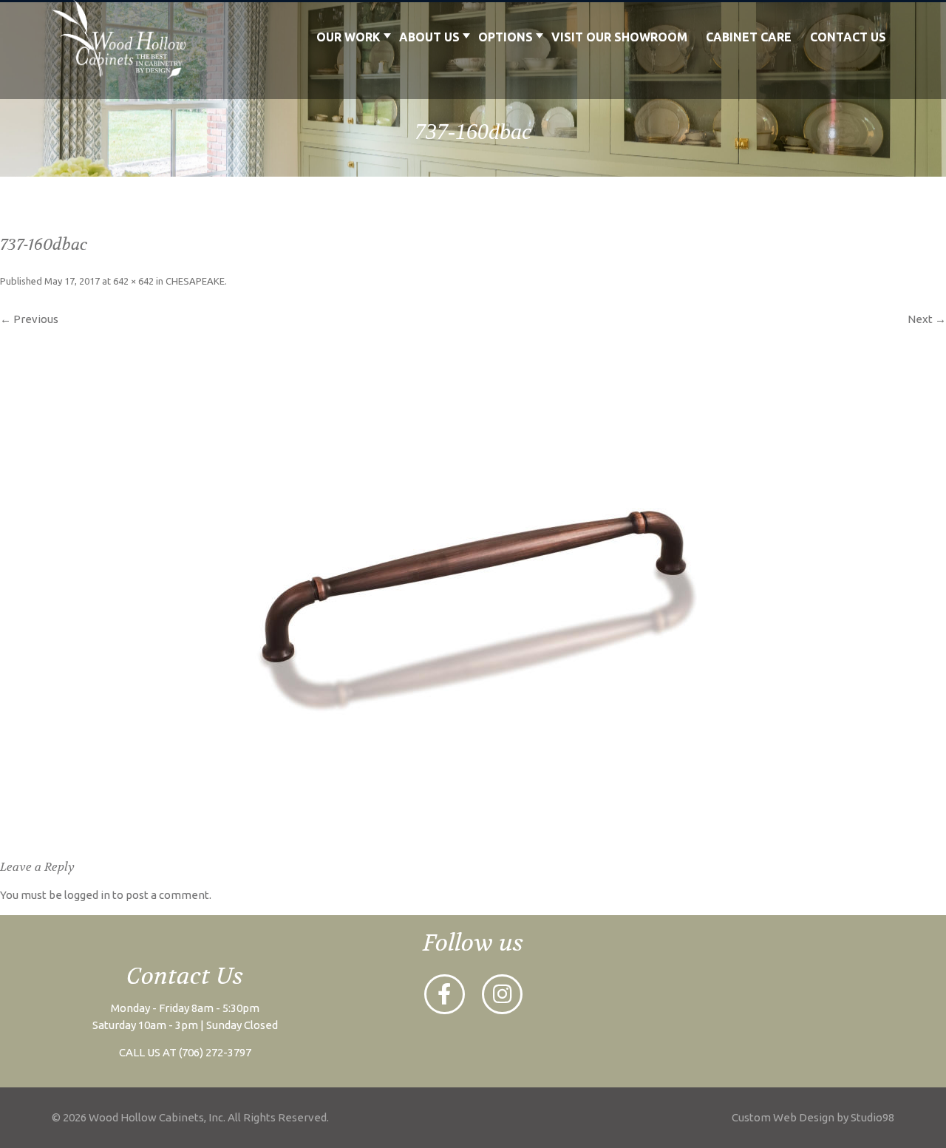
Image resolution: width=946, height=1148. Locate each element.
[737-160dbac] (473, 585)
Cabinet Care (749, 37)
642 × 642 (133, 281)
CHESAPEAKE (195, 281)
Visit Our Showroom (619, 37)
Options (505, 37)
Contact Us (848, 37)
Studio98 (872, 1117)
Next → (927, 319)
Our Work (348, 37)
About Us (429, 37)
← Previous (29, 319)
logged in (87, 895)
